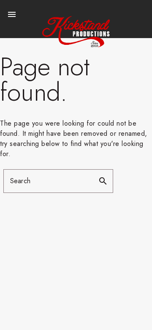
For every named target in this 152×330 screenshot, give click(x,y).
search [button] (103, 181)
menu (12, 14)
